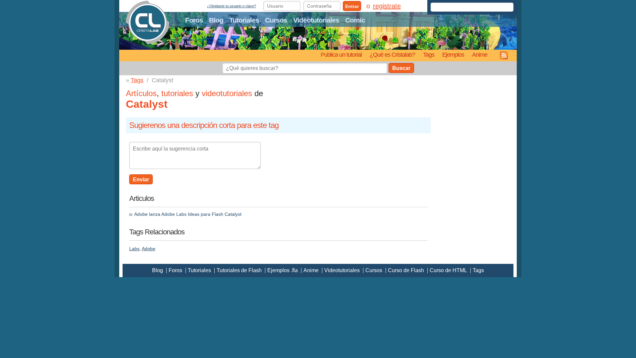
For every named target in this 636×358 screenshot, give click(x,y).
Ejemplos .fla (282, 270)
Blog (216, 20)
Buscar (401, 68)
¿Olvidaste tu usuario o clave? (231, 6)
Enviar (141, 179)
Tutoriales (244, 20)
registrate (387, 6)
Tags (428, 54)
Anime (479, 54)
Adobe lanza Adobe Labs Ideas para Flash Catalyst (187, 214)
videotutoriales (227, 93)
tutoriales (177, 93)
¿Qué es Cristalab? (392, 54)
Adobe (148, 248)
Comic (355, 20)
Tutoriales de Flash (239, 270)
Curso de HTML (448, 270)
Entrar (352, 6)
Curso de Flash (406, 270)
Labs (134, 248)
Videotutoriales (316, 20)
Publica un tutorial (341, 54)
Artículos (141, 93)
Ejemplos (453, 54)
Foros (194, 20)
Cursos (276, 20)
